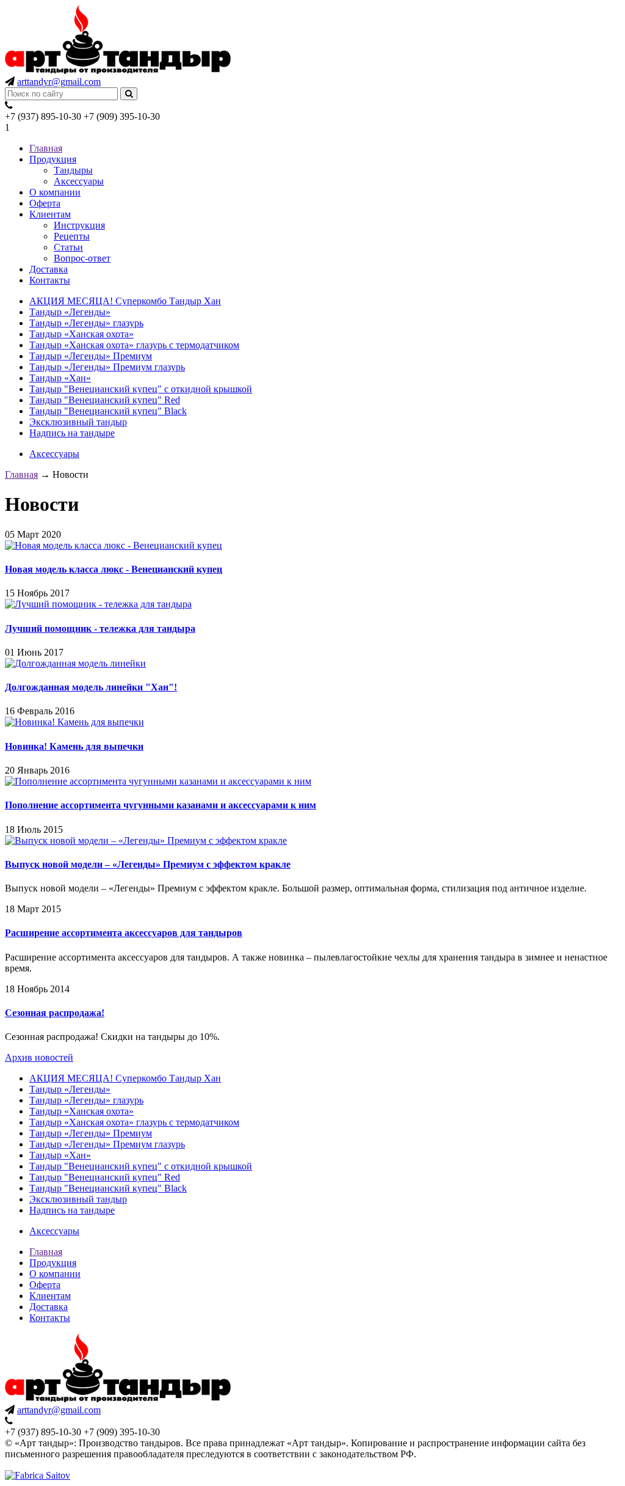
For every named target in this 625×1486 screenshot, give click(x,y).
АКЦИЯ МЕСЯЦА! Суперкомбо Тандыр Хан (125, 301)
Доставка (48, 269)
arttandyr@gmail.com (59, 81)
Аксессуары (79, 181)
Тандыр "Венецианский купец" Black (108, 411)
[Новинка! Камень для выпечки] (74, 722)
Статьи (68, 247)
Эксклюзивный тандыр (78, 422)
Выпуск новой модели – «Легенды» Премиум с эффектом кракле (148, 864)
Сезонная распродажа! (54, 1013)
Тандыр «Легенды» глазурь (86, 323)
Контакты (49, 280)
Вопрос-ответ (82, 258)
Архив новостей (39, 1057)
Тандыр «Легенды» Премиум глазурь (107, 367)
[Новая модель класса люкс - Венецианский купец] (113, 545)
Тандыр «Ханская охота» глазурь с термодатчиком (134, 345)
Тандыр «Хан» (60, 378)
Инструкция (79, 225)
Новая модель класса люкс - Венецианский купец (113, 569)
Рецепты (72, 236)
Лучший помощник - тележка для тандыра (100, 628)
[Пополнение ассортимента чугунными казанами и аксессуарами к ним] (158, 781)
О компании (55, 192)
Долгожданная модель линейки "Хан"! (91, 687)
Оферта (44, 203)
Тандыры (73, 170)
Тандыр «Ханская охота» (81, 334)
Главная (45, 148)
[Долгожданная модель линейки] (75, 663)
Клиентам (50, 214)
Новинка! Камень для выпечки (74, 746)
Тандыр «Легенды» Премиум (90, 356)
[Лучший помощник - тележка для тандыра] (98, 604)
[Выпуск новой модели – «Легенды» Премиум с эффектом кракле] (146, 840)
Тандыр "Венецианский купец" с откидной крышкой (140, 389)
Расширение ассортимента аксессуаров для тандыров (123, 933)
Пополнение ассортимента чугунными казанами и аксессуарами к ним (160, 805)
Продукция (52, 159)
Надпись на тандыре (72, 433)
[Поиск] (128, 93)
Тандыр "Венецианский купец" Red (104, 400)
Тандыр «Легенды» (69, 312)
